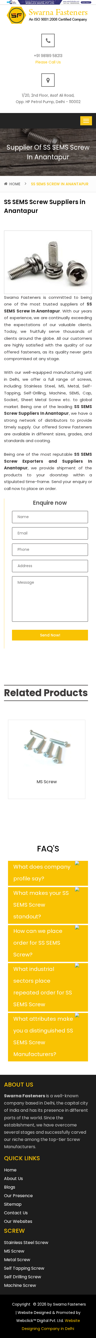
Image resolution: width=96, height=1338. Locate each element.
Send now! (50, 635)
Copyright (21, 1304)
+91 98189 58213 (48, 55)
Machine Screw (20, 1285)
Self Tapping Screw (24, 1268)
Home (14, 184)
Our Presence (18, 1196)
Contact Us (16, 1213)
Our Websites (18, 1221)
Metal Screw (17, 1260)
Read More (46, 766)
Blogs (9, 1187)
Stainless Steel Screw (26, 1242)
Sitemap (13, 1204)
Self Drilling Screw (22, 1277)
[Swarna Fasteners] (48, 15)
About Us (13, 1178)
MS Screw (47, 782)
